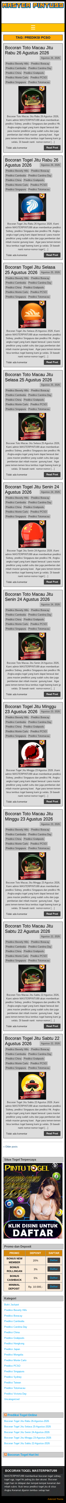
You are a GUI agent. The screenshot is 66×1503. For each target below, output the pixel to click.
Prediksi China (13, 73)
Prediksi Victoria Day (15, 1393)
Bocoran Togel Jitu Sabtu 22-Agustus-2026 (27, 1443)
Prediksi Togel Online (22, 1415)
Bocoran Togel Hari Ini (23, 1454)
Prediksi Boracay (40, 63)
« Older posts (10, 1146)
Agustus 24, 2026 (50, 492)
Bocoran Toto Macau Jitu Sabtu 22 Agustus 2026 (29, 928)
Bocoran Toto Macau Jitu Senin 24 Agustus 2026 (29, 597)
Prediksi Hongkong (14, 1343)
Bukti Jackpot (11, 1304)
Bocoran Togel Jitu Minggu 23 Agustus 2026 (30, 709)
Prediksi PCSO (39, 77)
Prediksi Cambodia (16, 68)
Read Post (52, 147)
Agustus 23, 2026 (50, 711)
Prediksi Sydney (13, 1377)
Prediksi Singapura (16, 82)
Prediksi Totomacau (39, 82)
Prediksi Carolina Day (39, 68)
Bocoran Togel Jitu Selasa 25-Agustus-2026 (27, 1426)
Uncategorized (11, 1399)
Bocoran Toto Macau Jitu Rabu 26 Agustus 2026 (29, 50)
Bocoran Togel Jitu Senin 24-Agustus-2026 (27, 1432)
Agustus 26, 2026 (50, 58)
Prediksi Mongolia (13, 1354)
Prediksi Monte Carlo (17, 77)
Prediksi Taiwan (12, 1382)
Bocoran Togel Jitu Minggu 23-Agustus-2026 (27, 1437)
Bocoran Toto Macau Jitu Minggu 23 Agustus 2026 (29, 816)
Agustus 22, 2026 (50, 936)
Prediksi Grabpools (34, 73)
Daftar (54, 1260)
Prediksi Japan (12, 1349)
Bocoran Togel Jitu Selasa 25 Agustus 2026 (30, 270)
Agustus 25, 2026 (50, 272)
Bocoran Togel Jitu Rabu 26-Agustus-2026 (26, 1421)
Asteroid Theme (55, 1499)
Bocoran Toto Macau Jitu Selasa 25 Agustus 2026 (29, 377)
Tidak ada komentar (16, 147)
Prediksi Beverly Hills (17, 63)
